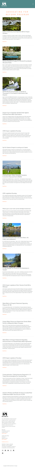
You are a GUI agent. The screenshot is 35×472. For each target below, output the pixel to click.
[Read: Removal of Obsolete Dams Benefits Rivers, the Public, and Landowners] (12, 229)
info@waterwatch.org (5, 441)
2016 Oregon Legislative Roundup (12, 131)
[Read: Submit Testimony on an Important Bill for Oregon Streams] (12, 23)
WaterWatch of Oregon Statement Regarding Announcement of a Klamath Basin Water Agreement (17, 340)
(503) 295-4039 (4, 433)
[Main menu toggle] (33, 4)
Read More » (5, 41)
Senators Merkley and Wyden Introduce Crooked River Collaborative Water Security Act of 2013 (17, 393)
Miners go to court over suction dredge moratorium (17, 208)
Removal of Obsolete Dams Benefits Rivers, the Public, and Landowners (15, 238)
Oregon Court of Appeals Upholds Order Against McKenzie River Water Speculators (16, 113)
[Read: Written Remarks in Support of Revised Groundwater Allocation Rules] (12, 53)
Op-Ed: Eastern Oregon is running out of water (15, 147)
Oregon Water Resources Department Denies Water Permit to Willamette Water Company (17, 322)
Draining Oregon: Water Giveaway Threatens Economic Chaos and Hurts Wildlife (15, 176)
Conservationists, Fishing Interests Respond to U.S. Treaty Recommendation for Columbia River (17, 375)
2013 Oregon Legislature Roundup (12, 358)
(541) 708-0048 (4, 439)
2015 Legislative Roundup (10, 193)
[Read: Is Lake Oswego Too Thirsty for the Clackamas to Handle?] (12, 260)
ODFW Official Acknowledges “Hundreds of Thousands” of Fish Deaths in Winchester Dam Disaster (15, 93)
